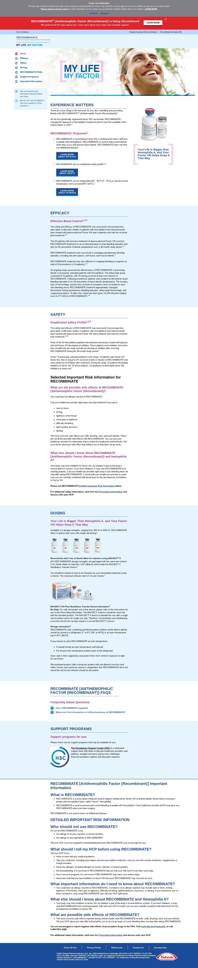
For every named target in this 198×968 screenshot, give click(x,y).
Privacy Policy (94, 947)
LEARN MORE (151, 9)
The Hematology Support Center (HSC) (90, 748)
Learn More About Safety (67, 172)
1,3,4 (105, 164)
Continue (94, 13)
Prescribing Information (110, 492)
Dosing (23, 67)
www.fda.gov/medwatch (153, 926)
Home (23, 53)
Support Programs (29, 76)
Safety (23, 63)
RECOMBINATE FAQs (31, 72)
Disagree (104, 13)
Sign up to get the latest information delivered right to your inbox (31, 94)
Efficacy (24, 58)
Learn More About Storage (67, 191)
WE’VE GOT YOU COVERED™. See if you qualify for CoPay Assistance (32, 103)
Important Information (31, 81)
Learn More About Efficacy (67, 155)
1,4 (89, 295)
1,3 (86, 263)
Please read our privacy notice (54, 9)
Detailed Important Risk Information (97, 486)
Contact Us (138, 947)
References (116, 947)
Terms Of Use (70, 947)
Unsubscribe (160, 947)
